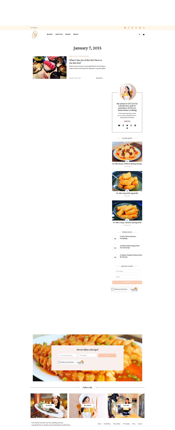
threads (143, 28)
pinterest (141, 28)
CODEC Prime (66, 425)
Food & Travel (73, 56)
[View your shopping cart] (143, 34)
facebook (130, 28)
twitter (133, 28)
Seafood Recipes (84, 56)
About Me (127, 121)
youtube (126, 28)
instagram (137, 28)
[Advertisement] (54, 13)
